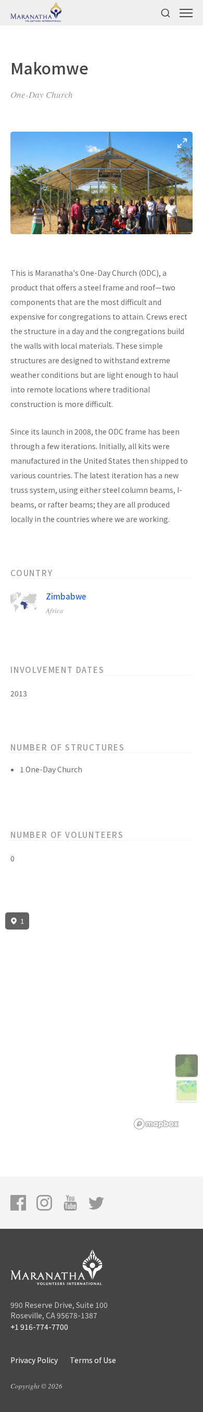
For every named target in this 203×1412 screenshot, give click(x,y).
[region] (101, 1021)
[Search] (165, 13)
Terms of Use (93, 1360)
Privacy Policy (34, 1360)
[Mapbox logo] (156, 1124)
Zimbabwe (66, 596)
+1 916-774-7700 (39, 1326)
